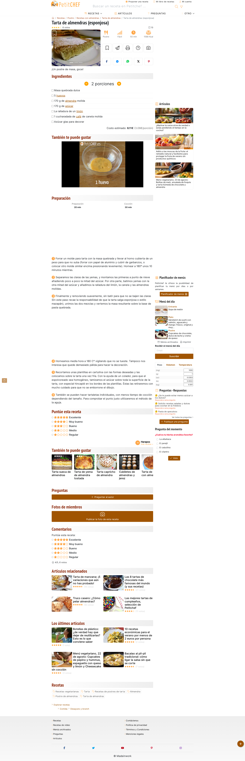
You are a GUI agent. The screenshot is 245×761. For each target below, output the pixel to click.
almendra (70, 100)
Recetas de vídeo (61, 725)
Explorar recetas (62, 704)
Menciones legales (135, 734)
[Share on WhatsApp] (128, 61)
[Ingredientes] (4, 380)
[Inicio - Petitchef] (53, 18)
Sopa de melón (175, 309)
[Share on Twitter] (138, 61)
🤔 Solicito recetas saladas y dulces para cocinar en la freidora (172, 404)
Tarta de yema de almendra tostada (83, 475)
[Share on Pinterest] (149, 61)
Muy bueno (75, 421)
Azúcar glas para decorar (69, 121)
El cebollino (165, 447)
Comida (63, 709)
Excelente (74, 417)
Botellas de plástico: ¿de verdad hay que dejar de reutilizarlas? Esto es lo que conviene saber (86, 635)
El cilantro (164, 451)
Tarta (87, 691)
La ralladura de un (68, 111)
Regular (73, 434)
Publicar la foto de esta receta (102, 519)
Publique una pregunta (175, 421)
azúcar (69, 106)
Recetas (93, 13)
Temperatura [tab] (185, 365)
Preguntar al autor (104, 497)
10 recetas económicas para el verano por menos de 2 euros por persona (138, 633)
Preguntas (158, 13)
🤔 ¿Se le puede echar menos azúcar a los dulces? (174, 396)
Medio (72, 430)
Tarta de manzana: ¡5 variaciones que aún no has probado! (86, 580)
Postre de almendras (67, 696)
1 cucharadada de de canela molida (78, 116)
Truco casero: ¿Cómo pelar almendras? (86, 600)
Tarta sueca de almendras (61, 473)
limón (79, 111)
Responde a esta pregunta (165, 400)
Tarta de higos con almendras (151, 473)
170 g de (63, 106)
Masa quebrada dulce (67, 90)
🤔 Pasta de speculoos (166, 411)
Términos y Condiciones (137, 729)
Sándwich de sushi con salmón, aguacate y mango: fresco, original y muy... (180, 324)
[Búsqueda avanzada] (181, 6)
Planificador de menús (173, 294)
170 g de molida (69, 100)
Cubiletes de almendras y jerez (127, 475)
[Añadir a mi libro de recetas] (107, 48)
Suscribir (174, 356)
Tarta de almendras (93, 696)
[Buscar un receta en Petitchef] (176, 6)
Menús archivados (169, 342)
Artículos (124, 13)
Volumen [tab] (170, 365)
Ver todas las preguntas (182, 417)
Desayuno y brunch (79, 709)
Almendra (135, 691)
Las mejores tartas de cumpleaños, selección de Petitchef (138, 603)
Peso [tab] (159, 365)
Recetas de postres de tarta (110, 691)
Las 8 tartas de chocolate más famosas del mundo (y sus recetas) (137, 581)
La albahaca (165, 439)
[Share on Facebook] (106, 61)
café (78, 116)
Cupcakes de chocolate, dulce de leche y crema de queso (180, 335)
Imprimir (186, 342)
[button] (55, 48)
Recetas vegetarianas (67, 691)
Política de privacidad (136, 725)
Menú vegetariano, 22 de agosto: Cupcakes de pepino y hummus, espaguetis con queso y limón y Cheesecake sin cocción (76, 661)
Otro (188, 13)
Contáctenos (132, 720)
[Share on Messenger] (117, 61)
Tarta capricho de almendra (106, 473)
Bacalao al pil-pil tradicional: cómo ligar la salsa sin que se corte (137, 658)
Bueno (72, 426)
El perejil (163, 443)
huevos (60, 95)
